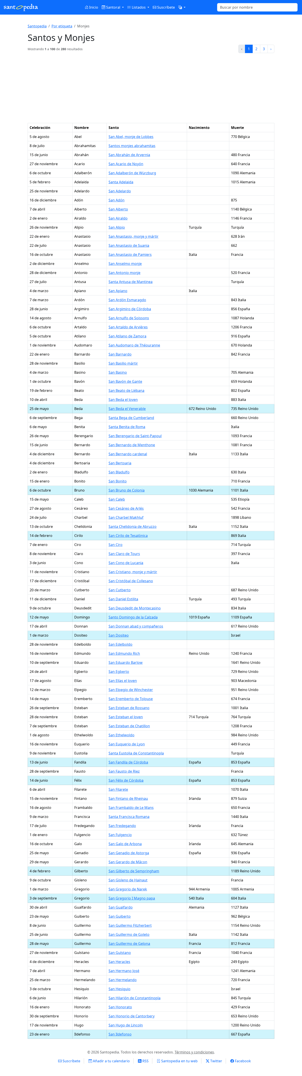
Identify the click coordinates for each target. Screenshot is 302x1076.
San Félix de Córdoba (126, 780)
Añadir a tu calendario (111, 1061)
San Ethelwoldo (121, 735)
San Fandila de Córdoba (128, 762)
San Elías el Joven (123, 680)
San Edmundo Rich (124, 653)
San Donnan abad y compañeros (136, 626)
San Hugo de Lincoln (126, 1025)
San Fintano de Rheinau (128, 798)
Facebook (242, 1061)
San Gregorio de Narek (128, 889)
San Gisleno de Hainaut (128, 880)
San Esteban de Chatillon (129, 726)
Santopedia (37, 26)
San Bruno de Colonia (127, 490)
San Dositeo (119, 635)
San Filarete (118, 789)
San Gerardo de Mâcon (128, 862)
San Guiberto (120, 916)
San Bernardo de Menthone (132, 444)
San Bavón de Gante (125, 381)
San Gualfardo (121, 907)
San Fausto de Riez (124, 771)
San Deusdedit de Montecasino (135, 608)
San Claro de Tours (124, 553)
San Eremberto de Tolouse (131, 698)
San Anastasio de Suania (129, 245)
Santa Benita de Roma (127, 426)
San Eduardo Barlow (126, 662)
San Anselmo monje (125, 263)
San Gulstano (120, 952)
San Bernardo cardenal (128, 454)
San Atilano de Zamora (127, 336)
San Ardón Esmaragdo (127, 299)
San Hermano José (124, 970)
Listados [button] (139, 7)
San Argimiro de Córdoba (130, 308)
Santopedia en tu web (179, 1061)
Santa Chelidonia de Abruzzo (133, 526)
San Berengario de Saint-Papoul (135, 435)
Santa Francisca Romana (129, 816)
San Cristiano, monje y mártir (133, 571)
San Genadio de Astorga (129, 852)
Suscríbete (165, 7)
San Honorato (120, 1007)
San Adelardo (120, 191)
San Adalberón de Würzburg (132, 172)
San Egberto (119, 671)
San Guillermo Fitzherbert (130, 925)
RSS (145, 1061)
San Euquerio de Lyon (127, 744)
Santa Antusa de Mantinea (131, 281)
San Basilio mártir (123, 363)
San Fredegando (122, 825)
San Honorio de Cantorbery (132, 1016)
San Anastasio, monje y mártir (134, 236)
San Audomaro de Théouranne (134, 345)
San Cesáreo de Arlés (126, 508)
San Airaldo (118, 218)
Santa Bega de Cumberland (131, 417)
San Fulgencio (120, 834)
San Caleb (117, 499)
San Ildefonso (120, 1034)
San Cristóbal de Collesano (131, 580)
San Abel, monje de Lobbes (131, 136)
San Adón (116, 200)
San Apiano (118, 290)
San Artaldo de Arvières (128, 327)
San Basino (118, 372)
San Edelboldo (120, 644)
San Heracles (119, 961)
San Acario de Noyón (126, 163)
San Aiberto (118, 209)
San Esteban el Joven (126, 716)
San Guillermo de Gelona (129, 943)
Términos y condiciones (194, 1052)
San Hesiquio (119, 988)
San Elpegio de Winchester (131, 689)
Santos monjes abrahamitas (132, 145)
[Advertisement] (151, 90)
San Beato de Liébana (126, 390)
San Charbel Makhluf (126, 517)
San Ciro (115, 544)
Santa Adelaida (121, 182)
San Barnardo (120, 354)
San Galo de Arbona (125, 843)
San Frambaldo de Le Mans (131, 807)
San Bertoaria (120, 463)
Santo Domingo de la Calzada (133, 617)
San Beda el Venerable (127, 408)
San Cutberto (120, 590)
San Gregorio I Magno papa (132, 898)
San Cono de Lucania (126, 562)
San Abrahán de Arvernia (129, 154)
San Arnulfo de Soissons (129, 318)
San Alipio (117, 227)
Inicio (93, 7)
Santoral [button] (113, 7)
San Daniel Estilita (123, 599)
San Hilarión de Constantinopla (135, 998)
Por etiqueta (62, 26)
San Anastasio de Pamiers (130, 254)
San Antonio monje (124, 272)
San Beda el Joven (123, 399)
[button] (182, 7)
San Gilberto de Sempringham (134, 871)
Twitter (215, 1061)
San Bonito (118, 481)
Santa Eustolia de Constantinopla (136, 753)
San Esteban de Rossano (129, 707)
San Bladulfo (119, 472)
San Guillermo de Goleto (129, 934)
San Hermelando (123, 979)
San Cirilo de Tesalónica (128, 535)
